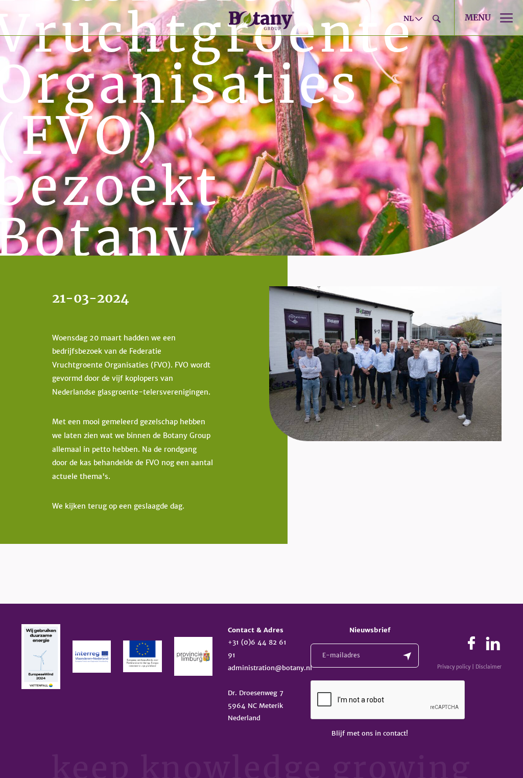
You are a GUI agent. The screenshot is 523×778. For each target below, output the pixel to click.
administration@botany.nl (270, 667)
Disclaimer (489, 666)
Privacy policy (453, 666)
